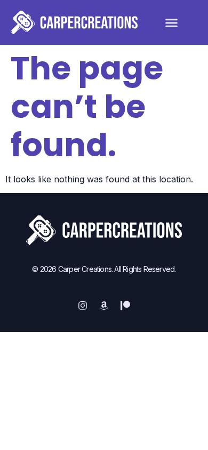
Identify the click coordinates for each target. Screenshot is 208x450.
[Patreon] (125, 305)
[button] (172, 22)
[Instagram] (82, 305)
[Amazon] (104, 305)
